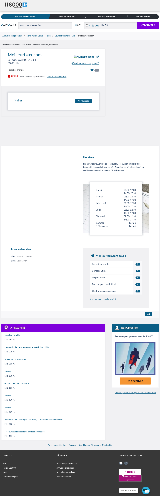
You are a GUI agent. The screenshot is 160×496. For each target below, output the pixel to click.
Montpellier (107, 445)
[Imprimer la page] (148, 314)
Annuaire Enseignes (67, 17)
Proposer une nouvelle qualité (103, 299)
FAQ (5, 472)
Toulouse (72, 445)
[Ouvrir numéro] (84, 56)
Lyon (65, 445)
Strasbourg (96, 445)
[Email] (120, 463)
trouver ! (148, 25)
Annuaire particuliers (66, 472)
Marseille (57, 445)
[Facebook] (126, 463)
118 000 (130, 472)
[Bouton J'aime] (94, 70)
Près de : (94, 25)
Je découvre (135, 381)
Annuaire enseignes (65, 468)
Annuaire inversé (64, 477)
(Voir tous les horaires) (57, 76)
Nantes (86, 445)
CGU (5, 463)
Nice (80, 445)
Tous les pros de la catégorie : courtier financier (135, 393)
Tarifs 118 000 (9, 468)
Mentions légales (10, 477)
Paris (50, 445)
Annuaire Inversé (143, 17)
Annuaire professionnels (67, 463)
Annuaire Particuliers (106, 17)
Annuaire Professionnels (25, 17)
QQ (8, 25)
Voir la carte (83, 101)
